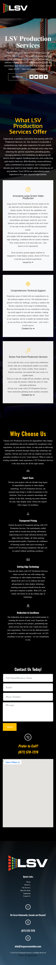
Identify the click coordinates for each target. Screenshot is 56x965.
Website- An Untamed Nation (28, 955)
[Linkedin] (31, 77)
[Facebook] (36, 77)
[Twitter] (46, 77)
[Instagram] (41, 77)
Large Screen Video (17, 15)
